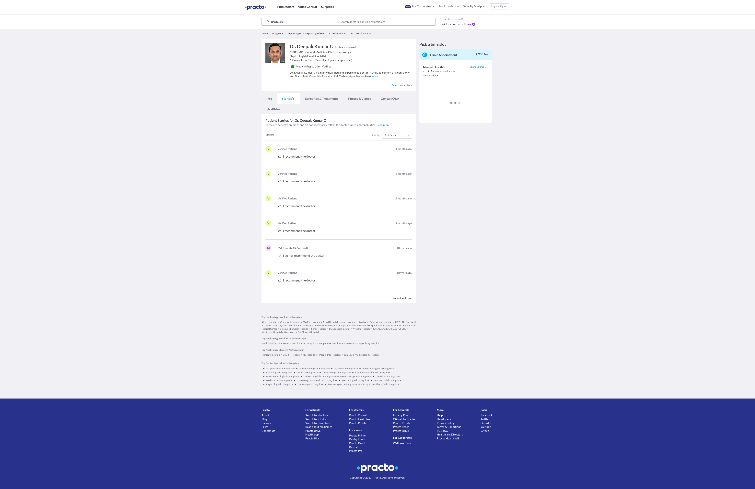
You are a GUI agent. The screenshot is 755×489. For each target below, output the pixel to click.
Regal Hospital (330, 322)
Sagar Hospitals (348, 325)
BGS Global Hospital (339, 328)
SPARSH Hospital (311, 322)
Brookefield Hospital (327, 325)
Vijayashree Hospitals (381, 322)
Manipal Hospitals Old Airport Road (377, 325)
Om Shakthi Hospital (308, 332)
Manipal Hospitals (270, 343)
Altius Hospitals (269, 322)
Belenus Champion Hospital (294, 328)
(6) (289, 98)
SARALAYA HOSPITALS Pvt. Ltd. (389, 328)
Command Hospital (290, 322)
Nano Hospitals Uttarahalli (354, 322)
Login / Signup (499, 6)
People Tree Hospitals (330, 343)
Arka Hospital (307, 325)
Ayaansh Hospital (288, 325)
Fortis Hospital (318, 328)
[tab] (269, 98)
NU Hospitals (310, 343)
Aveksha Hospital (361, 328)
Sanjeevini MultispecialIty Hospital (361, 343)
